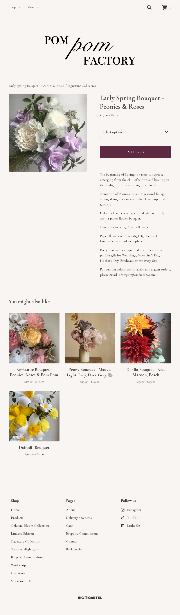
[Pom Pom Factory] (90, 49)
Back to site (74, 549)
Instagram (134, 510)
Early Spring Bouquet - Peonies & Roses (37, 85)
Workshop (18, 565)
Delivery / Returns (79, 517)
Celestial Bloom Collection (30, 525)
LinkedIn (133, 525)
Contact (71, 541)
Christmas (18, 573)
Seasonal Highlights (25, 549)
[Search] (149, 8)
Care (69, 525)
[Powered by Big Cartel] (90, 598)
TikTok (133, 517)
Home (15, 510)
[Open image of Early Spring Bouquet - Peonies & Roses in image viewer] (48, 133)
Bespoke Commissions (27, 557)
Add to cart (135, 152)
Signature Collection (82, 85)
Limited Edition (22, 533)
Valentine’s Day (22, 581)
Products (17, 517)
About (70, 510)
